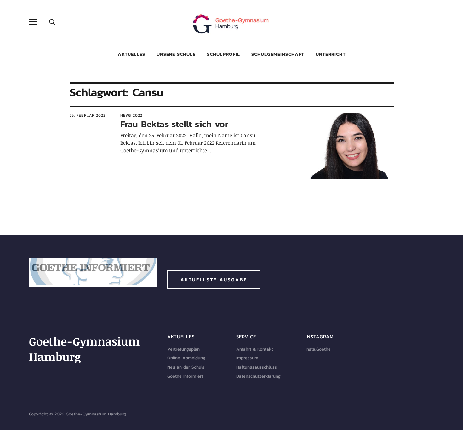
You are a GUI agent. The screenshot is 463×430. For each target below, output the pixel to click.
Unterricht (331, 54)
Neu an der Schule (186, 367)
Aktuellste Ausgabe (213, 279)
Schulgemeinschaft (277, 54)
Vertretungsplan (183, 349)
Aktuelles (131, 54)
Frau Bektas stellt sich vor (174, 124)
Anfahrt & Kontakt (254, 349)
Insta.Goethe (318, 349)
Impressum (247, 358)
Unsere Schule (176, 54)
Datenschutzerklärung (258, 376)
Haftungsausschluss (256, 367)
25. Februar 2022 (88, 115)
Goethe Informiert (185, 376)
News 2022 (131, 115)
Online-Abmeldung (186, 358)
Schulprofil (223, 54)
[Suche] (52, 22)
